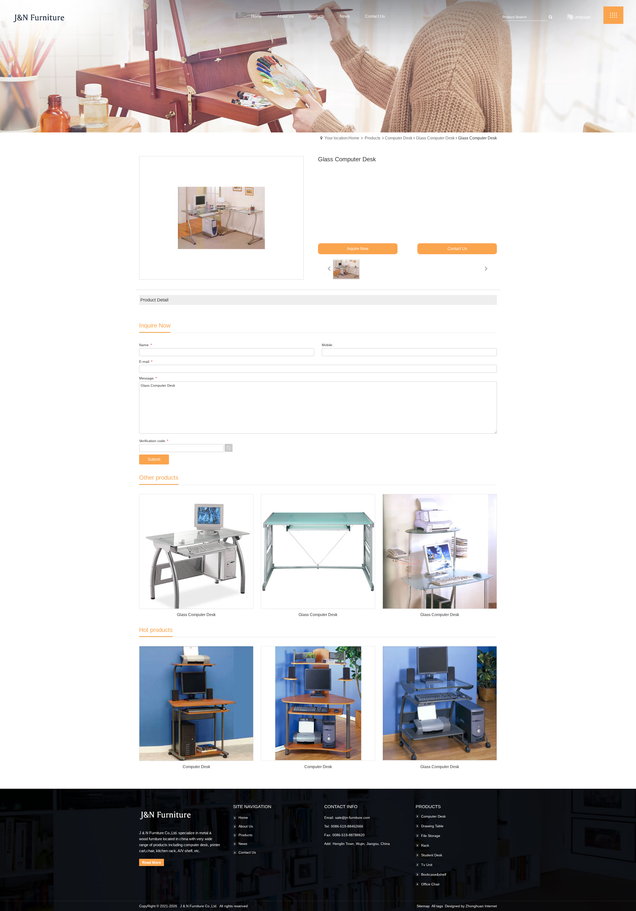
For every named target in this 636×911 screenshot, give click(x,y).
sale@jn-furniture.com (352, 818)
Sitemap (423, 906)
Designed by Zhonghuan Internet (471, 906)
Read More (151, 862)
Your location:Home (341, 138)
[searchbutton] (550, 17)
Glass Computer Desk (435, 138)
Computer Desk (398, 138)
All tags (437, 906)
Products (372, 138)
